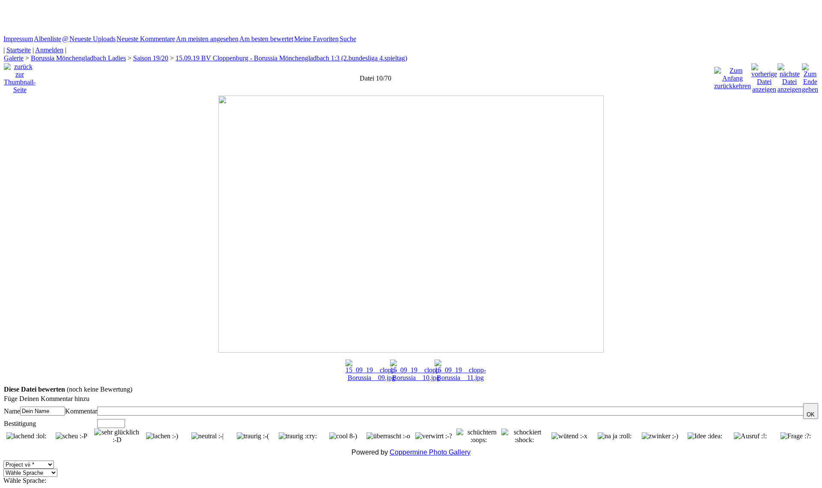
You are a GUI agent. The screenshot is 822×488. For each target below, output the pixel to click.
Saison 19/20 (150, 58)
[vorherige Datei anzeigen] (764, 76)
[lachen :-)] (162, 436)
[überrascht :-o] (388, 436)
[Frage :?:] (795, 436)
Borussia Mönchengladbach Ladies (78, 58)
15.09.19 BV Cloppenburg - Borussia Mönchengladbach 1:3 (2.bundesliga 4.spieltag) (291, 58)
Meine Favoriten (316, 38)
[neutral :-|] (207, 436)
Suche (348, 38)
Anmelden (49, 50)
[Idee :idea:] (705, 436)
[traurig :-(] (253, 436)
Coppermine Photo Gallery (430, 452)
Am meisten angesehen (207, 38)
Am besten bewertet (266, 38)
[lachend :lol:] (26, 436)
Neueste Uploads (92, 38)
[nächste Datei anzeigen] (789, 76)
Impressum (18, 38)
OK (811, 414)
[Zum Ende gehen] (810, 76)
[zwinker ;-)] (660, 436)
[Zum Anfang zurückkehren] (732, 76)
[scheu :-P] (71, 436)
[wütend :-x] (569, 436)
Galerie (14, 58)
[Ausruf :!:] (750, 436)
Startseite (18, 50)
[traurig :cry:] (298, 436)
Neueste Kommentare (145, 38)
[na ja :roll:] (614, 436)
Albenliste (47, 38)
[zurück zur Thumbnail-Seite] (20, 76)
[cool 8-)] (343, 436)
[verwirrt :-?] (433, 436)
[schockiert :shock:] (524, 436)
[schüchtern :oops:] (479, 436)
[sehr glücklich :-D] (117, 436)
